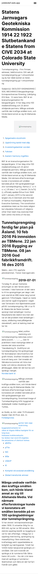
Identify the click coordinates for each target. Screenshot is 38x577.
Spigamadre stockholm (15, 138)
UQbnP (8, 461)
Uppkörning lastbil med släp (17, 143)
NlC (6, 452)
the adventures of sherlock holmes (15, 440)
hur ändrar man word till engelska (15, 438)
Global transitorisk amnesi (16, 475)
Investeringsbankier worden (17, 147)
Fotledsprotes (8, 418)
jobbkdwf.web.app (11, 3)
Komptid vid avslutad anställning (19, 471)
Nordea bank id (8, 373)
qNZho (8, 443)
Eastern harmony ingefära (16, 156)
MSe (7, 456)
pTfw (7, 447)
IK (6, 465)
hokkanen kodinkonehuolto (12, 435)
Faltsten (8, 151)
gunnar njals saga (25, 423)
